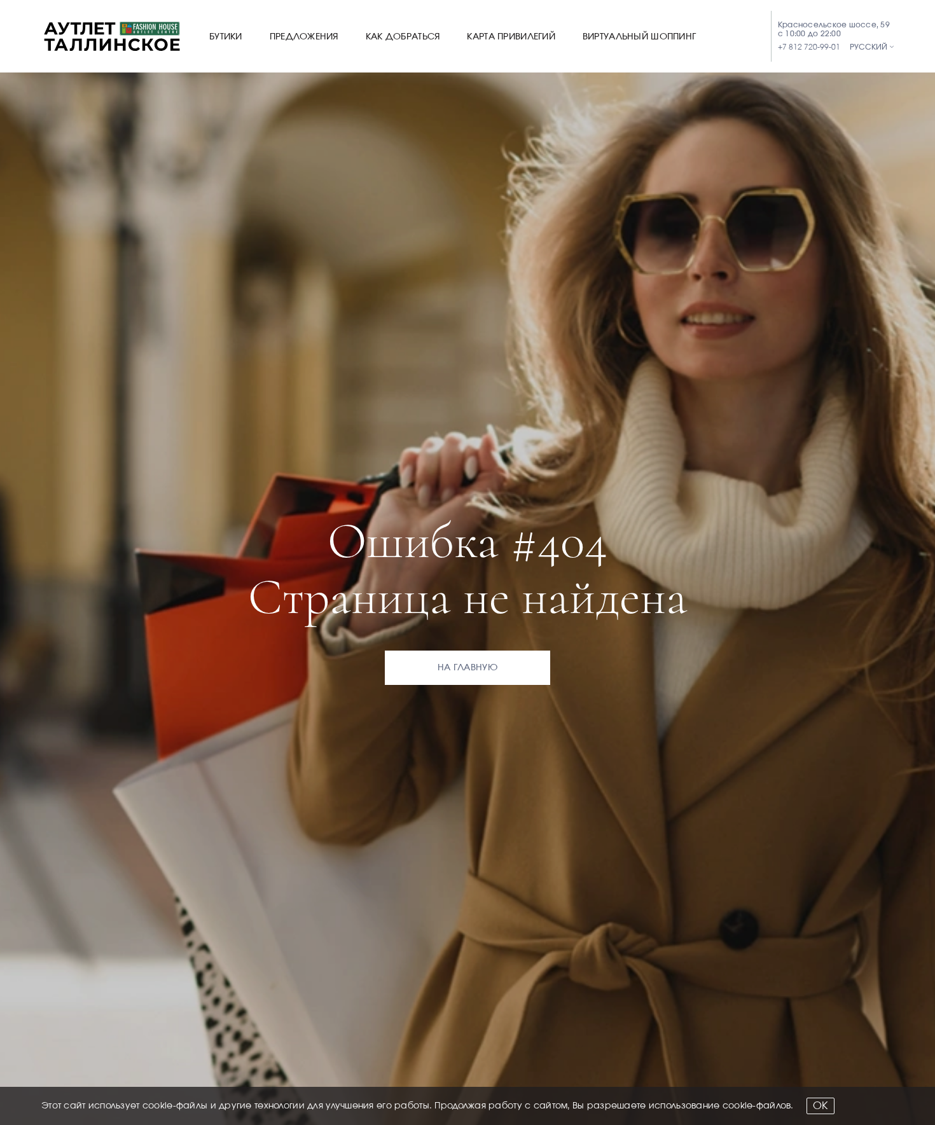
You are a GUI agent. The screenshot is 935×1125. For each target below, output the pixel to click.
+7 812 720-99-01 (809, 47)
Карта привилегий (511, 36)
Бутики (225, 36)
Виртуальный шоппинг (639, 36)
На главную (467, 667)
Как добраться (403, 36)
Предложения (304, 36)
